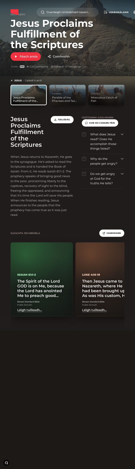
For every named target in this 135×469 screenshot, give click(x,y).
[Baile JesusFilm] (14, 12)
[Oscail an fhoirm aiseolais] (6, 462)
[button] (100, 123)
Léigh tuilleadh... (29, 310)
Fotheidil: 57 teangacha (67, 66)
